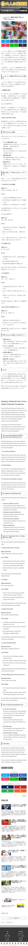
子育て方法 (4, 767)
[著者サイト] (7, 787)
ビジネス (7, 938)
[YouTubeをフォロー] (20, 787)
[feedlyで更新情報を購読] (7, 790)
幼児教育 (11, 767)
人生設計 (21, 938)
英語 (7, 933)
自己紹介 (21, 940)
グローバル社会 (20, 936)
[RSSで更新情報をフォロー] (20, 790)
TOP (7, 931)
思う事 (7, 940)
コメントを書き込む (14, 918)
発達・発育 (7, 936)
